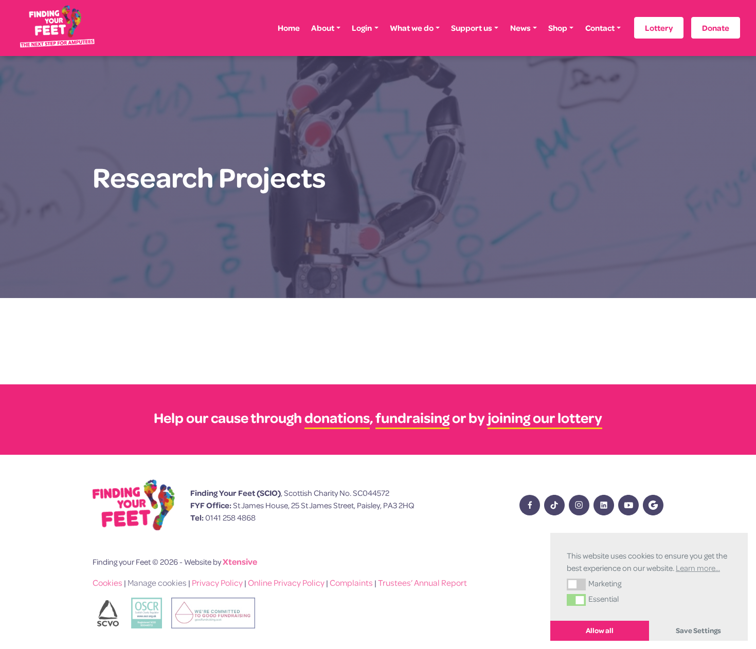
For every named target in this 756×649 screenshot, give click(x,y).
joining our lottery (545, 417)
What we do (412, 27)
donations (337, 417)
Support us (471, 27)
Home (289, 27)
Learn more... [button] (698, 567)
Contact (600, 27)
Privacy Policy (217, 582)
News (520, 27)
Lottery (659, 27)
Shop (557, 27)
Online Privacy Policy (286, 582)
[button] (576, 584)
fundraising (412, 417)
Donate (715, 27)
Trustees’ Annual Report (422, 582)
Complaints (351, 582)
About (322, 27)
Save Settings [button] (698, 630)
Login (362, 27)
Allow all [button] (600, 630)
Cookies (107, 582)
